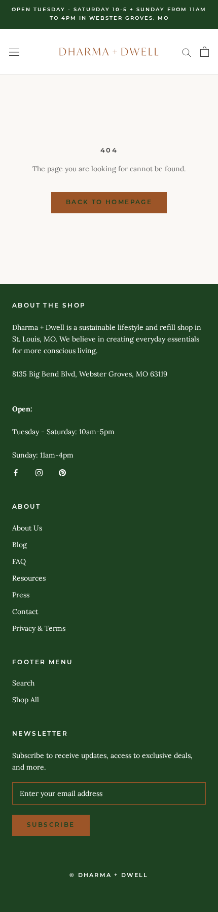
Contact (25, 611)
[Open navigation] (14, 52)
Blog (19, 544)
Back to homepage (109, 203)
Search (23, 683)
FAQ (19, 561)
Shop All (25, 699)
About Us (27, 528)
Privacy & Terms (38, 628)
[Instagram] (39, 472)
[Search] (186, 52)
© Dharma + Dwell (108, 876)
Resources (29, 578)
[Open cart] (204, 52)
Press (20, 594)
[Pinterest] (62, 472)
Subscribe (51, 825)
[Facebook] (15, 472)
